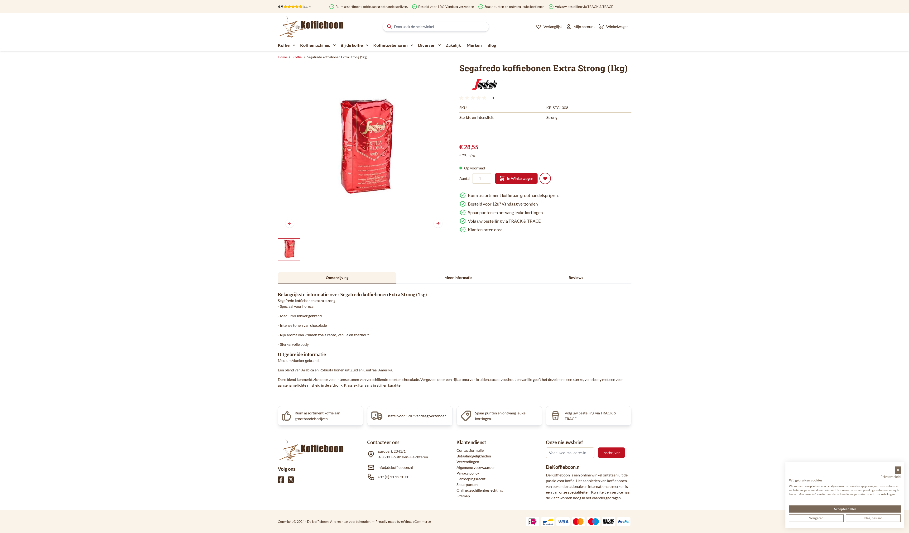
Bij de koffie (352, 45)
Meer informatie (458, 277)
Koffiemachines (315, 45)
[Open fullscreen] (364, 149)
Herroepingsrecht (471, 478)
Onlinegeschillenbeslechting (480, 490)
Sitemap (463, 496)
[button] (484, 84)
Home (282, 57)
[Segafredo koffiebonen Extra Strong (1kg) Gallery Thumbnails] (289, 249)
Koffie (284, 45)
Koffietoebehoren (390, 45)
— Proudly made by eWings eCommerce (401, 521)
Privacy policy (468, 473)
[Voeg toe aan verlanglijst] (545, 178)
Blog (491, 45)
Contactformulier (471, 450)
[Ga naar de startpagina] (312, 26)
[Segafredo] (484, 84)
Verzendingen (468, 461)
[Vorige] (289, 223)
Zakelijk (453, 45)
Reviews (576, 277)
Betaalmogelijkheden (474, 456)
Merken (474, 45)
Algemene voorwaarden (476, 467)
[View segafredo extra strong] (289, 249)
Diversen (426, 45)
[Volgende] (438, 223)
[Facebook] (281, 479)
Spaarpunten (467, 484)
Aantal (464, 178)
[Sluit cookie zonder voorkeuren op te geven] (898, 470)
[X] (291, 479)
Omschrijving (337, 277)
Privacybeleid (890, 477)
